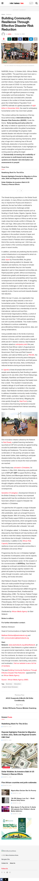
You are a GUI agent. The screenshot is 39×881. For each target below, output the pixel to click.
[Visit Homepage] (16, 3)
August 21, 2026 (6, 740)
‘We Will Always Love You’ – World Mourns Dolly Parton (22, 799)
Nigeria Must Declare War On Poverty (23, 790)
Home (3, 14)
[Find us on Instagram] (9, 872)
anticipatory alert (21, 344)
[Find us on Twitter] (4, 872)
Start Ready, (7, 442)
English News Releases (10, 687)
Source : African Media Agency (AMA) (15, 679)
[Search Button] (37, 3)
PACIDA (31, 355)
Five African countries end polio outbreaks (19, 782)
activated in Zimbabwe (22, 467)
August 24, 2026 (6, 726)
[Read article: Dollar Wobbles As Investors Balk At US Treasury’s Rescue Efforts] (20, 756)
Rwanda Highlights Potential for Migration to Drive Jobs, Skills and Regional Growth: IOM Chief (19, 177)
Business (8, 14)
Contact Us (5, 863)
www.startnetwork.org (16, 645)
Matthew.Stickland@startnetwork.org (14, 635)
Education (17, 684)
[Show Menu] (2, 3)
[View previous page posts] (17, 190)
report (8, 259)
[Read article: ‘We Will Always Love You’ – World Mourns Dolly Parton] (6, 800)
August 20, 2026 (6, 785)
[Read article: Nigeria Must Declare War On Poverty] (6, 792)
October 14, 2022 (20, 34)
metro (9, 34)
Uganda (6, 369)
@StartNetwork (29, 645)
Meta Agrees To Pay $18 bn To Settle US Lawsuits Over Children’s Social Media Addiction (23, 809)
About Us (12, 863)
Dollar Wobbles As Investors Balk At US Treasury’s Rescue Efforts (15, 183)
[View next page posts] (21, 190)
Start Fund (23, 401)
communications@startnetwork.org (16, 638)
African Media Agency (11, 675)
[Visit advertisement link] (19, 7)
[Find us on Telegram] (7, 872)
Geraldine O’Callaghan (10, 493)
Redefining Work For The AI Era (13, 172)
